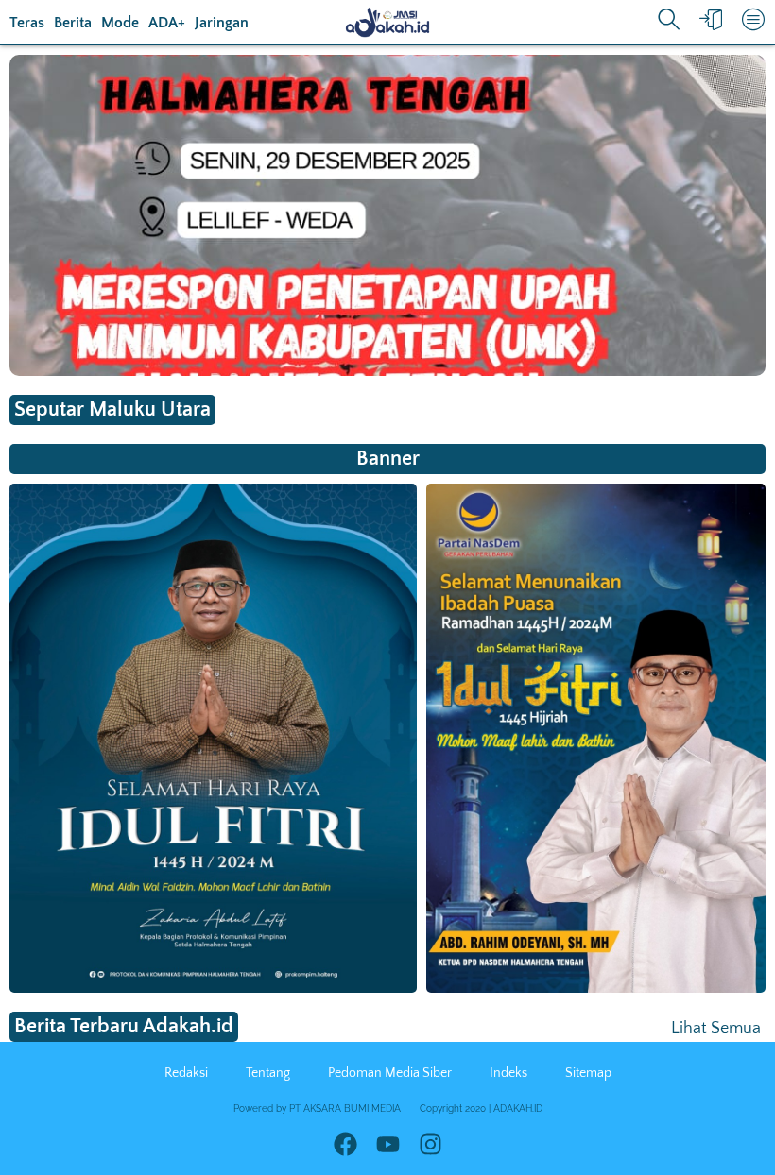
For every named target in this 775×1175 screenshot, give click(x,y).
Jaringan (222, 22)
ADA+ (166, 22)
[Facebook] (345, 1144)
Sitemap (588, 1073)
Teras (26, 22)
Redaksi (186, 1073)
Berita (73, 22)
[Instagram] (430, 1144)
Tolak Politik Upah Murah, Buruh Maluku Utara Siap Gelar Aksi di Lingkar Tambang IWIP (274, 296)
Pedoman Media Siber (390, 1073)
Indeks (508, 1073)
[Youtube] (388, 1144)
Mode (120, 22)
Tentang (268, 1073)
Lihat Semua (716, 1028)
